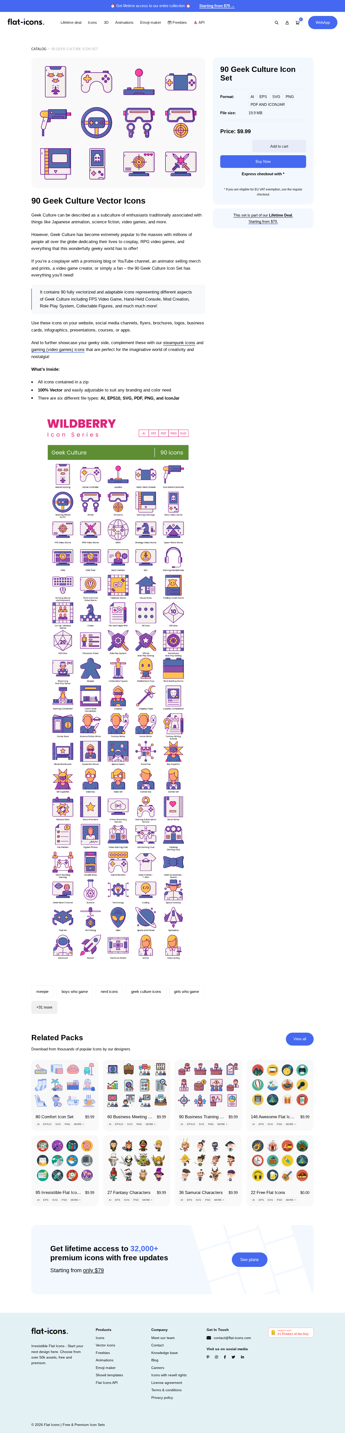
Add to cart (279, 146)
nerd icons (109, 991)
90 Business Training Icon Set (207, 1116)
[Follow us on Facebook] (225, 1357)
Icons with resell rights (169, 1375)
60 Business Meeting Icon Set (135, 1116)
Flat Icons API (107, 1383)
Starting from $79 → (217, 6)
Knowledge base (164, 1353)
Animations (124, 22)
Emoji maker (150, 22)
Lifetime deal (71, 22)
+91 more (44, 1007)
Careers (157, 1368)
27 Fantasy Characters (129, 1192)
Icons (92, 22)
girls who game (186, 991)
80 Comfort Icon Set (54, 1116)
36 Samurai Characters (201, 1192)
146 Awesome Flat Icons (274, 1116)
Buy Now (263, 161)
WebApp (323, 22)
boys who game (75, 991)
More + (79, 1124)
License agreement (166, 1383)
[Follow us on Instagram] (216, 1357)
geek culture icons (146, 991)
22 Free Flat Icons (268, 1192)
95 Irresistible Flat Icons (58, 1192)
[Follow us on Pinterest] (208, 1357)
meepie (42, 991)
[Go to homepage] (26, 22)
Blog (154, 1360)
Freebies (179, 22)
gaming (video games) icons (58, 349)
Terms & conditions (166, 1390)
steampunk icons (179, 342)
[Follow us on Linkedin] (242, 1357)
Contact (157, 1345)
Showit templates (109, 1375)
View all (299, 1039)
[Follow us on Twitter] (233, 1357)
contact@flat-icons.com (232, 1338)
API (201, 22)
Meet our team (163, 1338)
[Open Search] (277, 22)
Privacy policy (162, 1398)
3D (106, 22)
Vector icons (105, 1345)
